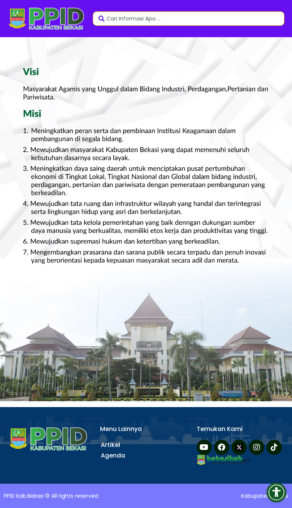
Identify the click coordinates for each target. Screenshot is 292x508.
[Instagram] (256, 447)
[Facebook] (221, 447)
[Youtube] (204, 447)
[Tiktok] (274, 447)
